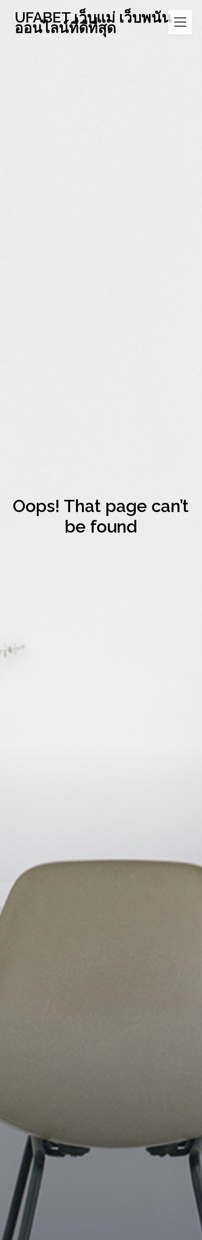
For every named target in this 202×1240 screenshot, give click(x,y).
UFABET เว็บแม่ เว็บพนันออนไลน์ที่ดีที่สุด (93, 22)
